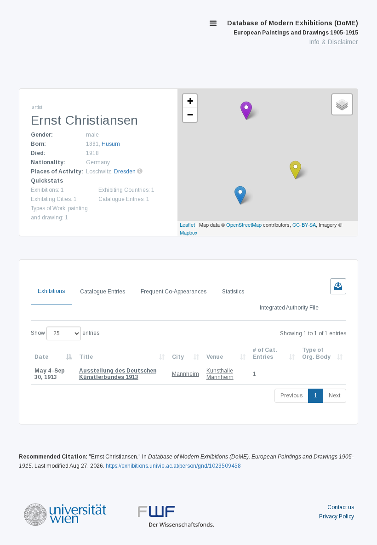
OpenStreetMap (244, 224)
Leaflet (187, 224)
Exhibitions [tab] (51, 291)
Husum (111, 144)
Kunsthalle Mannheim (220, 373)
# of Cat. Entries (265, 353)
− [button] (190, 114)
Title (86, 357)
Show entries (65, 333)
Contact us (340, 507)
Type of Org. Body (316, 353)
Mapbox (189, 232)
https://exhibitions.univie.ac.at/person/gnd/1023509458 (173, 466)
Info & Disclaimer (333, 42)
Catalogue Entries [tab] (102, 291)
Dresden (125, 171)
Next (334, 395)
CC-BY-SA (304, 224)
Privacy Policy (336, 516)
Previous (291, 395)
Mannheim (185, 374)
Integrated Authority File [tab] (289, 307)
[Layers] (342, 104)
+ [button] (190, 101)
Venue (214, 357)
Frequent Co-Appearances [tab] (173, 291)
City (178, 357)
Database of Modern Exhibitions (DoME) (292, 27)
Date (41, 357)
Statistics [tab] (233, 291)
